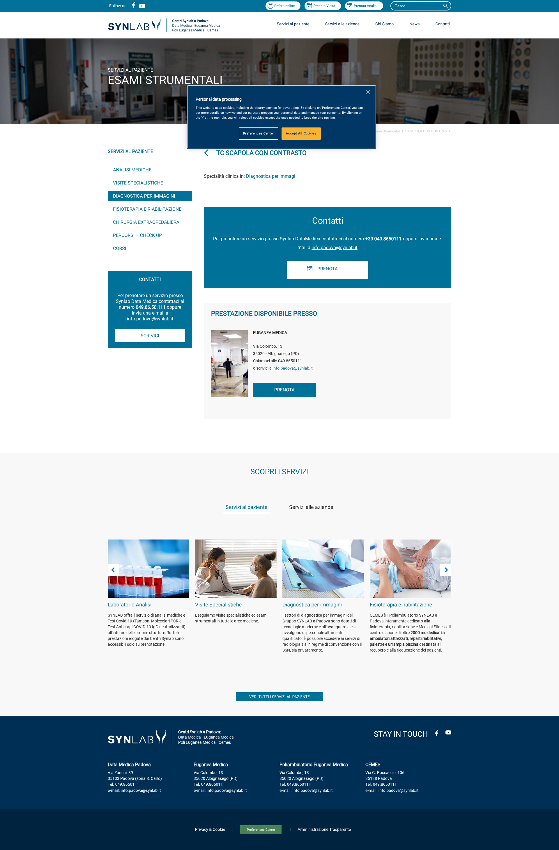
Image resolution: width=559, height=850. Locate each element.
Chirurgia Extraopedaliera (146, 222)
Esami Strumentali (386, 131)
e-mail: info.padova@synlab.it (134, 790)
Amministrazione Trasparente (324, 829)
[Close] (368, 92)
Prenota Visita (324, 6)
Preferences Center (261, 830)
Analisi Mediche (132, 170)
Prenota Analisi (365, 6)
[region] (281, 117)
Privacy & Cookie (210, 829)
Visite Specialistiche (138, 183)
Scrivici (150, 335)
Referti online (284, 6)
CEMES (373, 764)
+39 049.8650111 (383, 239)
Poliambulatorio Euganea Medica (314, 764)
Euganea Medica (211, 764)
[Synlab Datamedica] (164, 31)
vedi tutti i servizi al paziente (279, 697)
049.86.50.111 (150, 307)
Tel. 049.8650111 (123, 784)
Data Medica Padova (129, 764)
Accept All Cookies (301, 133)
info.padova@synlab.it (335, 247)
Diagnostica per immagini (144, 196)
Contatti (442, 24)
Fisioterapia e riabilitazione (147, 209)
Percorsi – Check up (137, 235)
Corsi (119, 248)
